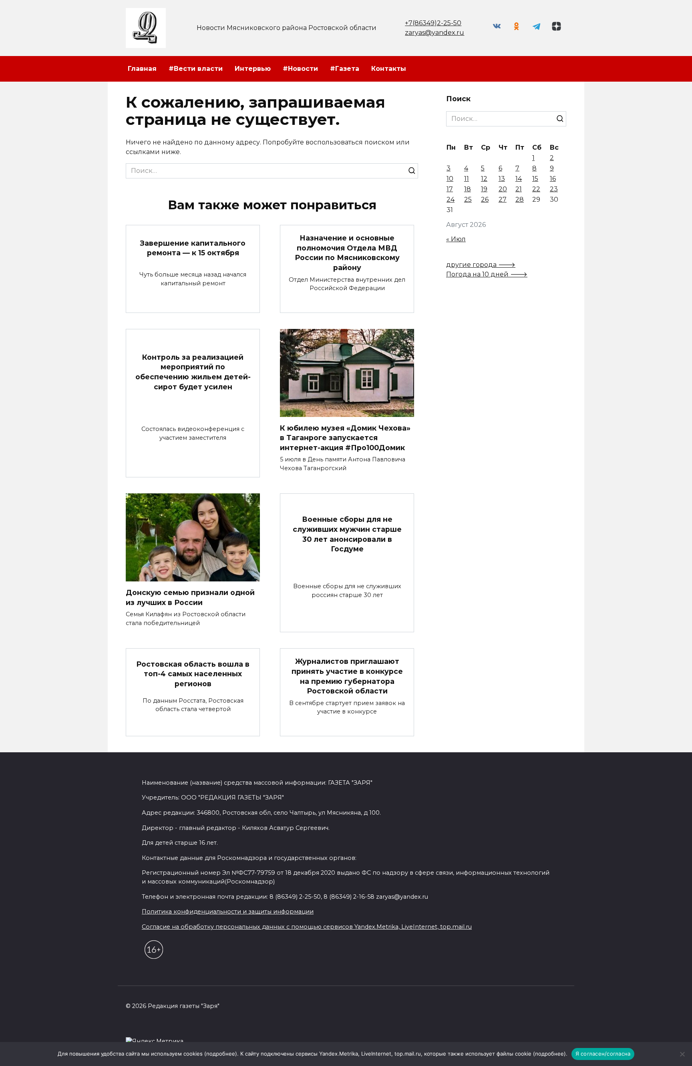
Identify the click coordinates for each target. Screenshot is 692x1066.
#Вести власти (196, 68)
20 (503, 189)
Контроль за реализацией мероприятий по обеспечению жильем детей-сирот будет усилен (193, 372)
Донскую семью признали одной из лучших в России (190, 597)
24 (451, 199)
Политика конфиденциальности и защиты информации (228, 911)
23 (554, 189)
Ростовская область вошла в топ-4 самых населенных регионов (192, 673)
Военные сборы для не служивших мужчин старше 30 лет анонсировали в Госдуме (347, 534)
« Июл (456, 239)
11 (466, 178)
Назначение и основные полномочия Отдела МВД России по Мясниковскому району (347, 253)
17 (450, 189)
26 (485, 199)
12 (484, 178)
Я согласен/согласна (603, 1053)
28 (519, 199)
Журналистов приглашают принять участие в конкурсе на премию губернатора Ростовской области (347, 676)
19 (484, 189)
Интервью (253, 68)
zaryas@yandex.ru (434, 32)
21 (518, 189)
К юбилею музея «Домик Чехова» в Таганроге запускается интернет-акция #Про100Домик (345, 438)
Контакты (388, 68)
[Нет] (682, 1054)
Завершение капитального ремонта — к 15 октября (192, 247)
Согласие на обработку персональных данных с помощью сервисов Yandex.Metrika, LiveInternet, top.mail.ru (307, 926)
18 (467, 189)
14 (518, 178)
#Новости (300, 68)
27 (503, 199)
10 (450, 178)
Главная (142, 68)
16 (553, 178)
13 (502, 178)
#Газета (344, 68)
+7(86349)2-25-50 (433, 23)
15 (535, 178)
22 (536, 189)
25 (468, 199)
